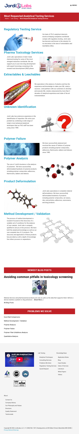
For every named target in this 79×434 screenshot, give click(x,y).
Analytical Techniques (46, 357)
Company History (10, 402)
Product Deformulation (20, 181)
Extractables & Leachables (22, 74)
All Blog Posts (9, 303)
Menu (74, 5)
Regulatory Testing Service (22, 29)
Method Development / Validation (27, 214)
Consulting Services (45, 360)
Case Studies (62, 363)
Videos (60, 374)
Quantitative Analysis (11, 336)
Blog (59, 360)
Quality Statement (11, 411)
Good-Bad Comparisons (12, 317)
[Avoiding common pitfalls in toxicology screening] (39, 287)
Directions (8, 408)
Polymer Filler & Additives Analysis (16, 332)
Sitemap (16, 430)
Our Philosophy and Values (13, 405)
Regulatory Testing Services (48, 366)
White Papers (62, 371)
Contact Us (8, 400)
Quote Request (44, 369)
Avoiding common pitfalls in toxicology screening (38, 277)
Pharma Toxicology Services (23, 52)
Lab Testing (14, 18)
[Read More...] (38, 300)
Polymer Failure (15, 138)
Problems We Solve (45, 363)
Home (7, 18)
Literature (61, 369)
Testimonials (9, 414)
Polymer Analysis (16, 158)
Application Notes (63, 357)
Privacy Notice (8, 430)
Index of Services (63, 366)
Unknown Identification (20, 107)
